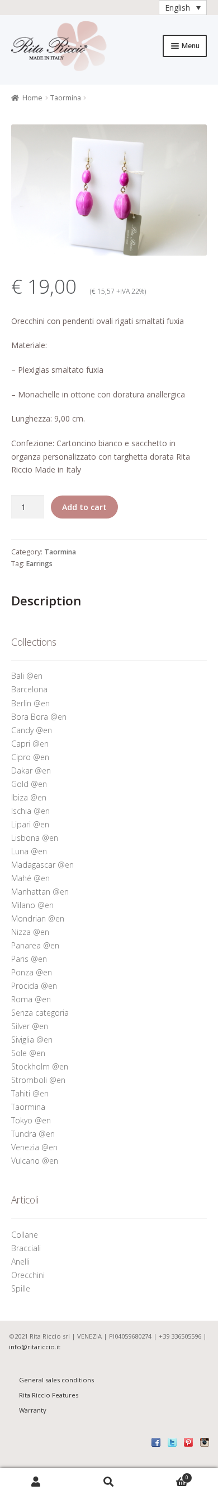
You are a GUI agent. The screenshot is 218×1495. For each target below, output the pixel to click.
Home (32, 98)
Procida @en (34, 985)
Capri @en (30, 743)
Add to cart (84, 507)
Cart (166, 1475)
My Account (36, 1482)
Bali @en (26, 675)
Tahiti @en (30, 1093)
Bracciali (26, 1248)
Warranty (32, 1410)
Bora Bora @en (39, 716)
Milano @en (32, 905)
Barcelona (29, 689)
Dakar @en (31, 770)
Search (109, 1482)
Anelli (21, 1261)
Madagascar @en (42, 864)
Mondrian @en (37, 918)
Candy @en (31, 730)
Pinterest (188, 1442)
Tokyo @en (31, 1120)
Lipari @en (30, 824)
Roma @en (31, 999)
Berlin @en (30, 703)
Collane (24, 1234)
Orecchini (29, 1275)
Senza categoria (40, 1012)
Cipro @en (30, 757)
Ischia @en (30, 811)
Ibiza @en (28, 797)
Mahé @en (30, 878)
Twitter (172, 1442)
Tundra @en (33, 1133)
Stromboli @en (38, 1080)
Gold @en (29, 784)
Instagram (204, 1442)
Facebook (155, 1442)
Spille (21, 1288)
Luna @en (29, 851)
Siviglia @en (32, 1039)
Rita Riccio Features (48, 1395)
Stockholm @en (39, 1066)
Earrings (39, 563)
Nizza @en (30, 932)
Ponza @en (31, 972)
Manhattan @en (40, 891)
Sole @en (28, 1053)
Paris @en (29, 959)
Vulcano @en (34, 1160)
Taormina (65, 98)
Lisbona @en (34, 837)
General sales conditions (56, 1380)
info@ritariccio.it (34, 1347)
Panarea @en (35, 945)
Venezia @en (34, 1147)
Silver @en (29, 1026)
